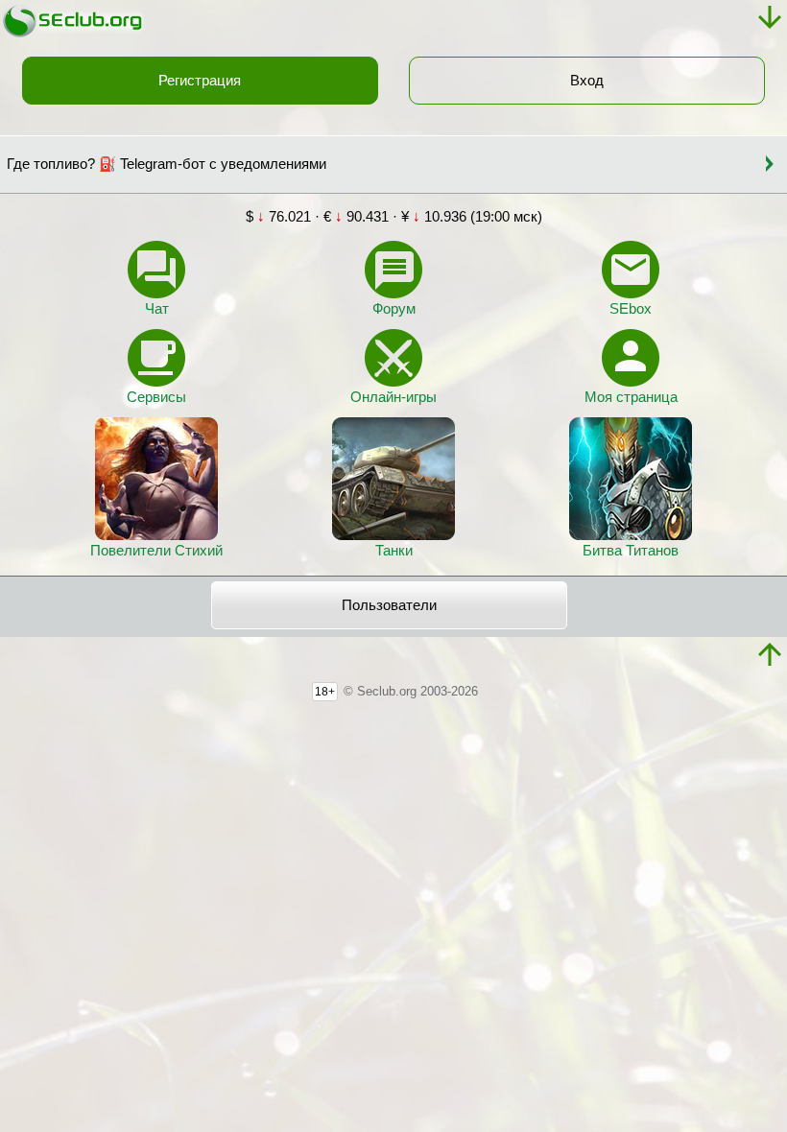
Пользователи (389, 605)
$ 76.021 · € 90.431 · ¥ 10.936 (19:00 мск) (394, 216)
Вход (587, 80)
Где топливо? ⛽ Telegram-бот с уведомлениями (166, 164)
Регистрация (199, 80)
